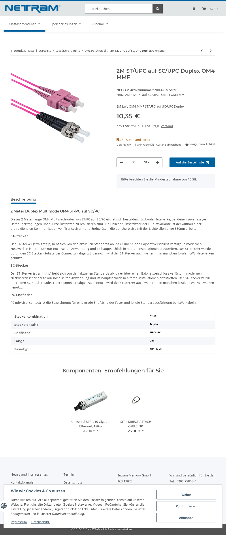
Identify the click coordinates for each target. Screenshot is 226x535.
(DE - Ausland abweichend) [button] (165, 144)
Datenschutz (40, 522)
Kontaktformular (23, 482)
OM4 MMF (156, 348)
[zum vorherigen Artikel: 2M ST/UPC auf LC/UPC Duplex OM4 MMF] (201, 50)
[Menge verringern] (121, 162)
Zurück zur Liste (24, 51)
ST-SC (153, 316)
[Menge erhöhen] (157, 162)
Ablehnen (186, 518)
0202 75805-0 (186, 481)
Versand (167, 126)
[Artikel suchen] (158, 8)
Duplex (154, 324)
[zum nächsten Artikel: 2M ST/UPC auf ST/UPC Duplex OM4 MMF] (210, 50)
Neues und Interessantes (29, 474)
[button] (194, 8)
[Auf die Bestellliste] (14, 65)
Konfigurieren (186, 506)
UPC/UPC (155, 332)
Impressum (19, 522)
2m (152, 340)
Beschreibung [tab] (23, 199)
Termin (69, 474)
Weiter (186, 495)
